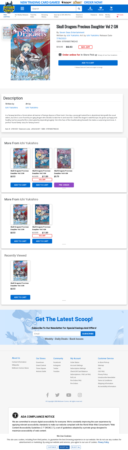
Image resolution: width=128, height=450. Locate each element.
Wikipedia (15, 365)
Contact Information (19, 362)
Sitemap (101, 365)
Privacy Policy (103, 374)
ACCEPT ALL (64, 447)
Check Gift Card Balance (79, 371)
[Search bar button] (79, 8)
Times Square (41, 368)
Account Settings (76, 365)
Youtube (56, 371)
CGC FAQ (101, 371)
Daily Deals (61, 338)
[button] (22, 8)
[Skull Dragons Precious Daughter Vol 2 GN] (20, 158)
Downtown (40, 362)
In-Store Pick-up (103, 362)
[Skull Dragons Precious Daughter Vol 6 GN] (64, 158)
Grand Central (41, 365)
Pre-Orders (74, 383)
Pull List (73, 377)
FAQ (99, 368)
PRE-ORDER (64, 185)
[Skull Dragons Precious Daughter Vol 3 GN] (42, 158)
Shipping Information (105, 383)
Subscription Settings (78, 368)
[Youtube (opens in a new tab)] (68, 396)
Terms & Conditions (105, 380)
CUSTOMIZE (52, 447)
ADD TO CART (88, 63)
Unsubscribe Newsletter (106, 377)
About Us (16, 358)
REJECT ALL (76, 447)
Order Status (74, 362)
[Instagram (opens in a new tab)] (80, 396)
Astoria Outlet (41, 371)
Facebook (57, 362)
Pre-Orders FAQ (75, 380)
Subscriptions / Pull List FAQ (80, 374)
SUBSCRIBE (88, 333)
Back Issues (77, 338)
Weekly (49, 338)
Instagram (57, 365)
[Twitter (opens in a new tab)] (57, 396)
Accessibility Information (107, 386)
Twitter (55, 368)
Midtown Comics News (20, 368)
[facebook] (47, 396)
